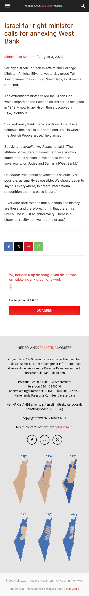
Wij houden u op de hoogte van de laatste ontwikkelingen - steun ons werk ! (42, 277)
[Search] (83, 6)
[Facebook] (8, 246)
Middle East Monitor (19, 57)
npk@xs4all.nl (64, 427)
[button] (7, 6)
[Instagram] (44, 440)
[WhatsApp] (38, 246)
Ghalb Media (71, 589)
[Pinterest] (28, 246)
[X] (18, 246)
